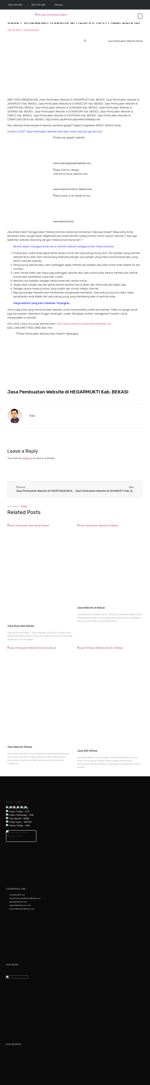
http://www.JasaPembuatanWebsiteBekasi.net (83, 323)
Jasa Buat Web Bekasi (20, 626)
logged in (27, 458)
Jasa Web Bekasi (87, 750)
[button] (140, 16)
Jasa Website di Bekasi (91, 607)
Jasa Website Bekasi (19, 747)
